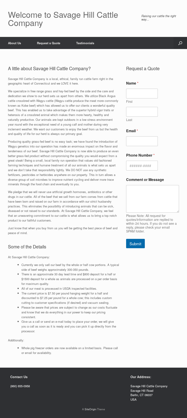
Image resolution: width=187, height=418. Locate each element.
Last (129, 120)
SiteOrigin (90, 409)
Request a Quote (48, 43)
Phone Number (140, 155)
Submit (135, 243)
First (129, 101)
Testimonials (85, 43)
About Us (14, 43)
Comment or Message (145, 179)
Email (132, 131)
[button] (180, 43)
